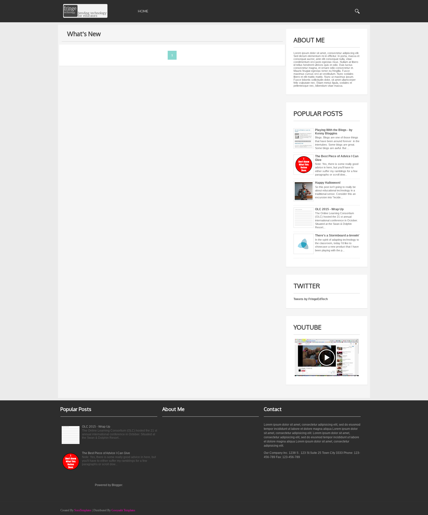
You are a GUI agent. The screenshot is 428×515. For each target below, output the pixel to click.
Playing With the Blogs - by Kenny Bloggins (333, 131)
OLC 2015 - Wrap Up (329, 209)
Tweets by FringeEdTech (311, 299)
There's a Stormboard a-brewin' (337, 235)
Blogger (117, 485)
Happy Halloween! (328, 182)
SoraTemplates (82, 510)
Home (143, 11)
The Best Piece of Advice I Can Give (106, 453)
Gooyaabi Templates (123, 510)
